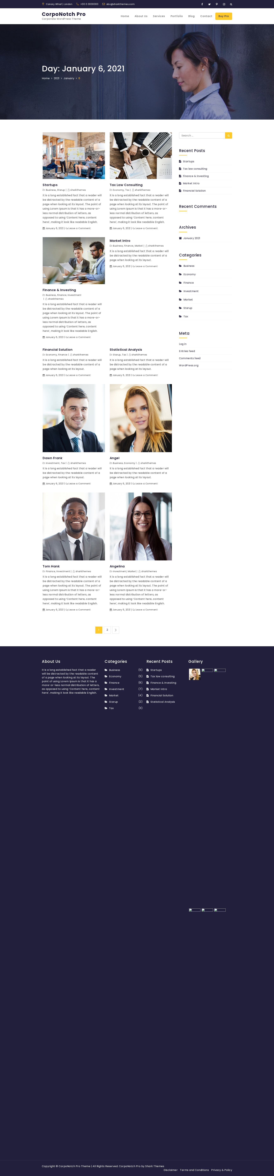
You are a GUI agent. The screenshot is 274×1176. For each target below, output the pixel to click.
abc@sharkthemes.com (120, 4)
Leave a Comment (79, 228)
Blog (191, 16)
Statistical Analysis (126, 350)
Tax (127, 190)
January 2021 (191, 238)
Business (51, 190)
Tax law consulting (126, 185)
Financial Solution (57, 350)
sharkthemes (78, 190)
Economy (118, 190)
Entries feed (187, 351)
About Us (141, 16)
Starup (61, 190)
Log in (182, 344)
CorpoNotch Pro (64, 14)
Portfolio (177, 16)
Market (139, 245)
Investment (74, 295)
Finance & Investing (59, 290)
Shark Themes (154, 1166)
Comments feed (190, 358)
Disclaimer (171, 1170)
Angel (115, 458)
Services (159, 16)
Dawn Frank (52, 458)
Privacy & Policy (221, 1170)
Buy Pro (224, 16)
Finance (62, 295)
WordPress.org (189, 365)
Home (125, 16)
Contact (206, 16)
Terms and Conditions (194, 1170)
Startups (50, 185)
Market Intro (120, 241)
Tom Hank (51, 566)
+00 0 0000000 (89, 4)
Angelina (117, 566)
